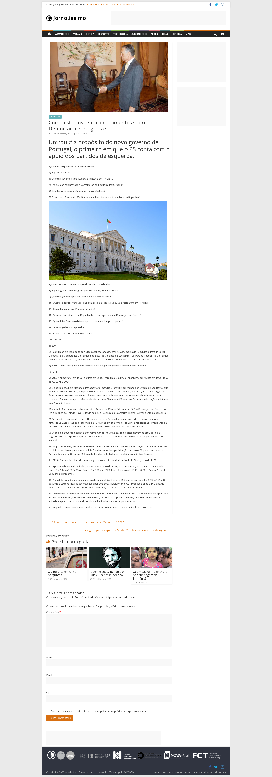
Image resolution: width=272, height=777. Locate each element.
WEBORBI (129, 772)
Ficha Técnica (220, 772)
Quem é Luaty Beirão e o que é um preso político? (107, 573)
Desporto (104, 33)
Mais (188, 33)
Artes (154, 33)
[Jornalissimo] (49, 34)
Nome (50, 657)
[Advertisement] (168, 18)
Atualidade (62, 33)
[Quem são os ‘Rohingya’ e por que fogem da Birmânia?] (151, 549)
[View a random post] (222, 34)
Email (50, 675)
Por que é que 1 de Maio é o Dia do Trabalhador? (111, 4)
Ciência (89, 33)
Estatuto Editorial (182, 772)
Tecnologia (120, 33)
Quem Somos (167, 772)
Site (48, 692)
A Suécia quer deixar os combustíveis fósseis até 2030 (86, 522)
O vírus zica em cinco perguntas (62, 573)
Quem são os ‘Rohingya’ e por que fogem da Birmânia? (150, 575)
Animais (77, 33)
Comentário (53, 612)
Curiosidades (139, 33)
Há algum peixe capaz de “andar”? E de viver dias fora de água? (126, 530)
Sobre (156, 772)
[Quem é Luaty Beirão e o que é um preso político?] (109, 549)
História (177, 33)
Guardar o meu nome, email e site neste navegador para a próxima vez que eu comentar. (98, 711)
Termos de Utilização (202, 772)
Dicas (165, 33)
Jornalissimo (81, 133)
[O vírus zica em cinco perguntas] (66, 549)
